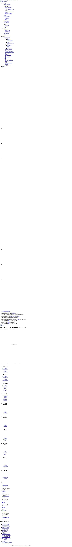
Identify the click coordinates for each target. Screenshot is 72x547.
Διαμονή (3, 497)
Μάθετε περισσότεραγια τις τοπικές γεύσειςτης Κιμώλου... (5, 439)
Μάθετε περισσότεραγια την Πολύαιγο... (5, 371)
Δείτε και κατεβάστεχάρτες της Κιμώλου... (5, 478)
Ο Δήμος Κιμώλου (5, 486)
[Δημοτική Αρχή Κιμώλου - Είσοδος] (5, 485)
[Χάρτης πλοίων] (4, 510)
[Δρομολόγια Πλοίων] (4, 515)
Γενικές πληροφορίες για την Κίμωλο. (15, 316)
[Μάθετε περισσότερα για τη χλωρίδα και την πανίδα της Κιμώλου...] (5, 450)
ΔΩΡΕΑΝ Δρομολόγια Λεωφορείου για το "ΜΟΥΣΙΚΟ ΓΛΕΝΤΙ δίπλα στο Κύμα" (6, 531)
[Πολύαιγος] (5, 476)
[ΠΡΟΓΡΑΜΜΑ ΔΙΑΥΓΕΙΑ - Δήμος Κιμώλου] (5, 539)
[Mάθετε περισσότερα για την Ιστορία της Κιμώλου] (5, 397)
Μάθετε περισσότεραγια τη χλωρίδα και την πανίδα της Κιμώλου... (5, 453)
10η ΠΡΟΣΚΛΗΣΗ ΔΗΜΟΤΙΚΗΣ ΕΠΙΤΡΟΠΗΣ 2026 (6, 534)
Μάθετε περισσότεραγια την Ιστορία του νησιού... (5, 399)
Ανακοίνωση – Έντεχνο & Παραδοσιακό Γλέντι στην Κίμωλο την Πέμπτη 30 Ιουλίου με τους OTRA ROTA (6, 528)
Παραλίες (3, 502)
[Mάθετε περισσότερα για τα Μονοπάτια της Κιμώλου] (5, 378)
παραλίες (8, 312)
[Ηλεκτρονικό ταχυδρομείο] (4, 324)
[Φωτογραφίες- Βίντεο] (6, 490)
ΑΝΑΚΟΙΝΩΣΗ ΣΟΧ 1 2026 (6, 526)
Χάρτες (3, 507)
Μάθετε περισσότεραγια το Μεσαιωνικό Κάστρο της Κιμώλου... (5, 466)
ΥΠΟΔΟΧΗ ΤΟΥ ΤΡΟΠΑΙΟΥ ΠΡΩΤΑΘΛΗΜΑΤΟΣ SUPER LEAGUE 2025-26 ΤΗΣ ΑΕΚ (6, 536)
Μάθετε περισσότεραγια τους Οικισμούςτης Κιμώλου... (5, 412)
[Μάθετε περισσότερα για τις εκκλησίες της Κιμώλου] (5, 387)
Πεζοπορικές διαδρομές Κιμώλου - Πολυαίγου (5, 380)
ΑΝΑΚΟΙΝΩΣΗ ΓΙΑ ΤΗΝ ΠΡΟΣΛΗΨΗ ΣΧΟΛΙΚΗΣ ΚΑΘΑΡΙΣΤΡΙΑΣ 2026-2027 (6, 525)
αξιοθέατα (13, 313)
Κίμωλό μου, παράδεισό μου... (6, 311)
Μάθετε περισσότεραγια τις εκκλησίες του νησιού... (5, 389)
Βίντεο (3, 493)
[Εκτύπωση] (2, 325)
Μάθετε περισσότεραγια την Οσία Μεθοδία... (5, 425)
